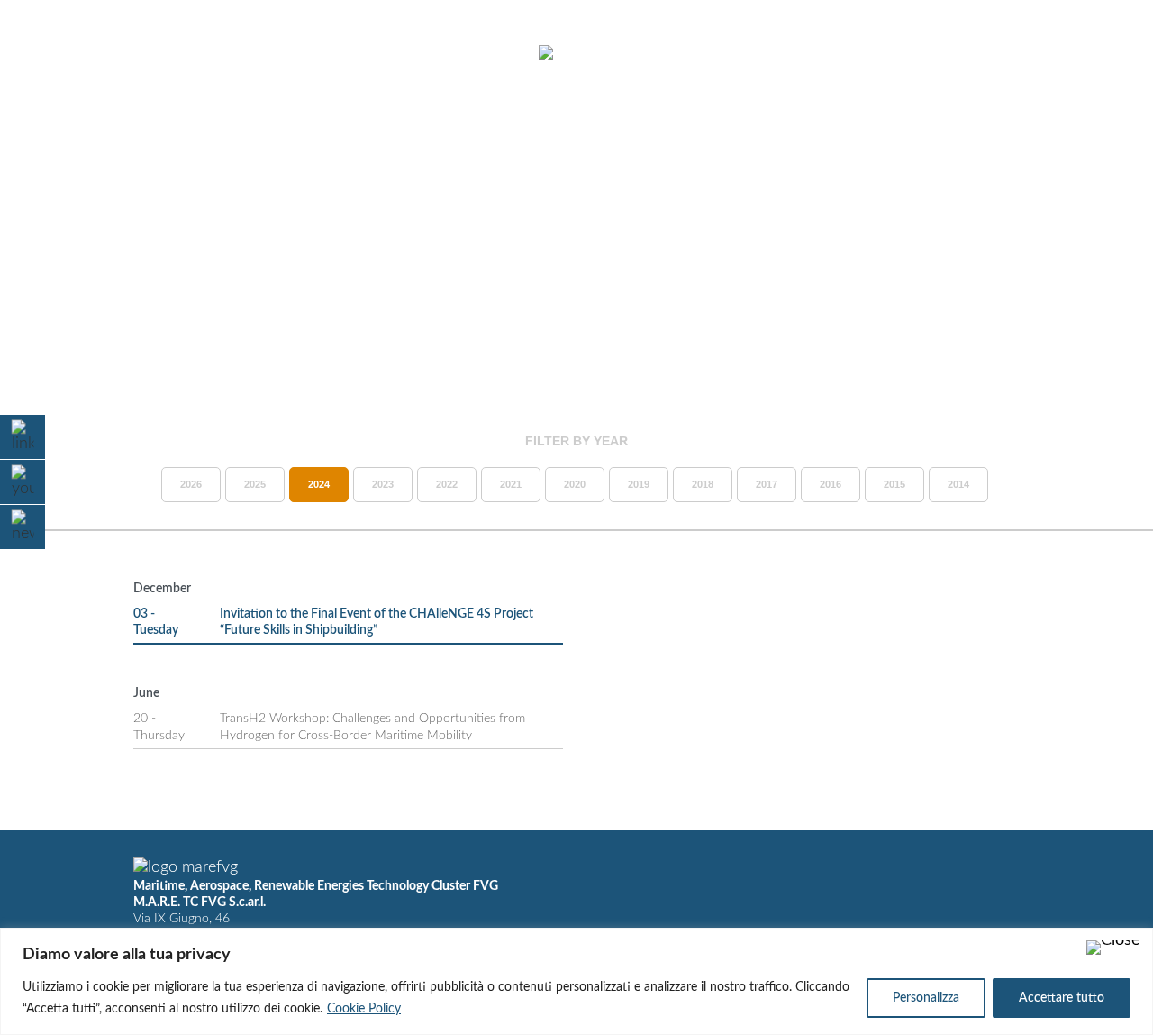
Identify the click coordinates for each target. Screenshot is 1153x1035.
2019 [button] (638, 484)
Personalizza (926, 998)
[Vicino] (1113, 947)
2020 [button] (575, 484)
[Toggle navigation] (61, 54)
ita (1063, 53)
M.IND (875, 53)
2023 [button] (383, 484)
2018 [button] (702, 484)
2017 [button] (766, 484)
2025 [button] (255, 484)
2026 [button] (191, 484)
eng (1095, 53)
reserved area (974, 53)
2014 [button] (958, 484)
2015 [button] (894, 484)
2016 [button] (830, 484)
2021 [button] (511, 484)
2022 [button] (447, 484)
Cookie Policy (364, 1009)
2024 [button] (319, 484)
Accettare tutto (1061, 998)
